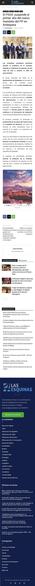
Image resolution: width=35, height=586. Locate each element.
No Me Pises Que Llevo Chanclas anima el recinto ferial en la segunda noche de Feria (17, 333)
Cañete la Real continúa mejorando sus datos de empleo (17, 368)
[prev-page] (3, 299)
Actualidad (9, 7)
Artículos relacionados (9, 260)
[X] (9, 32)
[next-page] (6, 299)
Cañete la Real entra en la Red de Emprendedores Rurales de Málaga (17, 344)
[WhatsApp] (13, 32)
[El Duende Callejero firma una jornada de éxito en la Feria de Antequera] (6, 281)
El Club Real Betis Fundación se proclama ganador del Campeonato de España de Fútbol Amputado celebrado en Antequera (10, 234)
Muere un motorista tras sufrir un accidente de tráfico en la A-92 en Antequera (25, 231)
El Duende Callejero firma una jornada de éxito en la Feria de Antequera (22, 281)
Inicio (3, 7)
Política (16, 11)
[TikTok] (20, 583)
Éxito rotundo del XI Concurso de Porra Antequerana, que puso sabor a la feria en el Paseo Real (22, 270)
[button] (3, 2)
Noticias (16, 7)
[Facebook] (5, 32)
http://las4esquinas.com (17, 251)
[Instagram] (15, 583)
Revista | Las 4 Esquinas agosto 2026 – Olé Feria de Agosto (17, 356)
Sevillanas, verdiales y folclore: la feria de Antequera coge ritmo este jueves (15, 362)
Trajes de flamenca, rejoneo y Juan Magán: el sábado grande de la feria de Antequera (16, 327)
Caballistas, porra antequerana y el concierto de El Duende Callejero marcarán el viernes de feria (18, 339)
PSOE (21, 11)
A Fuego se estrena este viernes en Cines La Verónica (16, 350)
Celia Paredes (8, 28)
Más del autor (23, 260)
